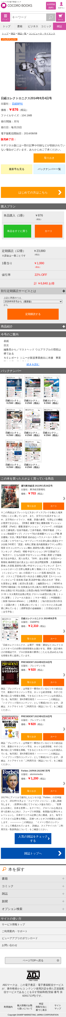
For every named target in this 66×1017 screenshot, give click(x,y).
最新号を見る (16, 169)
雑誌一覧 (22, 33)
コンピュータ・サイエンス (42, 33)
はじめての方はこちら (33, 192)
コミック (46, 26)
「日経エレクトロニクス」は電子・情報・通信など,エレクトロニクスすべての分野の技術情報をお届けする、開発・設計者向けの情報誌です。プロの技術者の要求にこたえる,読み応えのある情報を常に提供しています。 (32, 650)
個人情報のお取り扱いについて (24, 1007)
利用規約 (8, 1007)
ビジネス (33, 26)
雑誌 (59, 26)
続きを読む (33, 364)
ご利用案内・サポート (14, 931)
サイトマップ (57, 1007)
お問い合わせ (9, 945)
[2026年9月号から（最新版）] (33, 301)
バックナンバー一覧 (49, 169)
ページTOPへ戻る (33, 960)
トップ (6, 26)
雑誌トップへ (33, 853)
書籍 (19, 26)
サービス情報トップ (13, 924)
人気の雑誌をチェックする (33, 838)
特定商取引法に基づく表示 (41, 1006)
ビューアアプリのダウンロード (20, 938)
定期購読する (33, 314)
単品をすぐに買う (17, 230)
